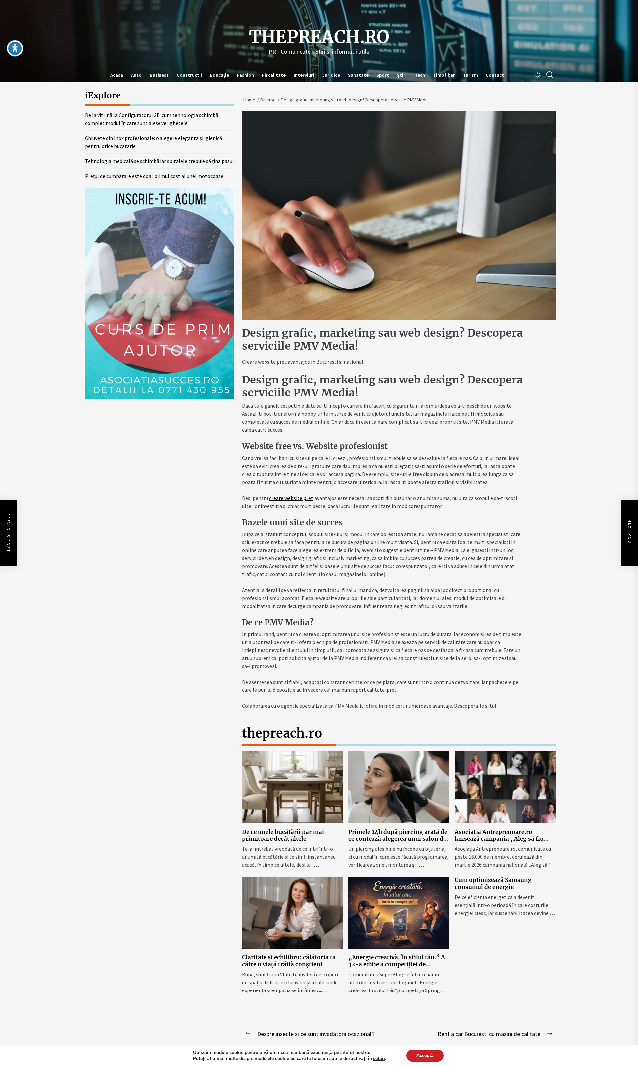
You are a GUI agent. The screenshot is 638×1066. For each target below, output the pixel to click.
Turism (470, 75)
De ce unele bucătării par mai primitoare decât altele (283, 835)
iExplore (103, 95)
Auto (136, 75)
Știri (402, 75)
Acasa (116, 75)
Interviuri (304, 75)
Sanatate (358, 75)
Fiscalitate (274, 75)
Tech (420, 75)
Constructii (189, 75)
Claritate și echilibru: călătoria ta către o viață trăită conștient (289, 961)
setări (379, 1059)
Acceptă (425, 1055)
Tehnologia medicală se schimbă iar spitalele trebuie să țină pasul (159, 161)
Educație (219, 75)
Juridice (331, 75)
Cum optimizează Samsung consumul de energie (493, 883)
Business (159, 75)
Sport (382, 75)
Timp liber (444, 75)
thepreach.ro (319, 37)
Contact (495, 75)
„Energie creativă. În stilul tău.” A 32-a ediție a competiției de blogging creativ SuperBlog (396, 964)
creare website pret (291, 498)
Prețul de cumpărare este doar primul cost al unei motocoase (154, 176)
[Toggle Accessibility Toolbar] (15, 48)
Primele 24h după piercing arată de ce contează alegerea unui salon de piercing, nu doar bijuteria (397, 838)
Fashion (245, 75)
